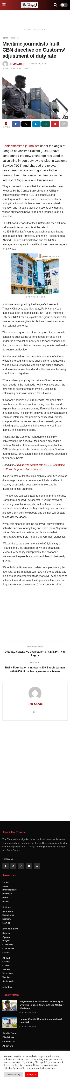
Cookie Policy (10, 1033)
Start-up (6, 923)
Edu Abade (18, 63)
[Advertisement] (35, 17)
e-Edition (7, 987)
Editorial (6, 952)
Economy (6, 919)
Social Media (8, 981)
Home (5, 38)
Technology (7, 973)
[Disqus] (35, 770)
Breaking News (9, 890)
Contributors (8, 948)
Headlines (7, 894)
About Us (7, 1045)
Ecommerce (8, 915)
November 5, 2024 (37, 63)
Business (14, 38)
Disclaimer (8, 1037)
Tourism (6, 969)
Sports (6, 933)
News (5, 886)
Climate (6, 961)
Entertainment (10, 928)
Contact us (8, 1041)
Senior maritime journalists (20, 146)
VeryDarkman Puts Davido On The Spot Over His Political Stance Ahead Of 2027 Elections (42, 1004)
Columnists (7, 944)
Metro (5, 898)
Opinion (6, 937)
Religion (6, 940)
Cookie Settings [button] (13, 1074)
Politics (6, 907)
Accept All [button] (31, 1074)
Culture (5, 965)
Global (6, 958)
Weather (6, 977)
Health (5, 901)
